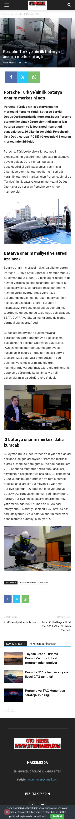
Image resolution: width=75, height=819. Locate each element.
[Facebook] (11, 77)
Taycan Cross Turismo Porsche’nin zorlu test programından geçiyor (41, 658)
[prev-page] (6, 709)
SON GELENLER (15, 643)
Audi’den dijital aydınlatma (20, 622)
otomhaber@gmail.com (43, 779)
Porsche (44, 582)
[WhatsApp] (34, 77)
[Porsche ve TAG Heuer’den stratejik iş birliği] (13, 695)
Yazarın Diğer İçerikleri (42, 643)
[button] (6, 5)
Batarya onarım (28, 582)
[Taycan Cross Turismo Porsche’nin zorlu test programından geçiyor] (13, 658)
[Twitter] (22, 77)
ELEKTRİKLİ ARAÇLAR (27, 14)
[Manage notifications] (7, 812)
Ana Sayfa (7, 14)
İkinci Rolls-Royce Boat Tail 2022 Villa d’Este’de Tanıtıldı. (56, 626)
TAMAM (57, 816)
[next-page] (12, 709)
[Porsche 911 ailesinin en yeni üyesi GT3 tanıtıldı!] (13, 676)
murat (12, 62)
